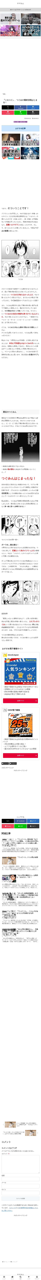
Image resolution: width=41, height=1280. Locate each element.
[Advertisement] (20, 67)
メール (4, 1182)
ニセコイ (14, 763)
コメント (6, 1153)
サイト (4, 1189)
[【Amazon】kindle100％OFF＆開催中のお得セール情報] (31, 30)
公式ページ (20, 700)
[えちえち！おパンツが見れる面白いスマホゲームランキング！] (10, 30)
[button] (33, 113)
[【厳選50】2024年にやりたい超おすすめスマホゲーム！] (10, 18)
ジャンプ (6, 763)
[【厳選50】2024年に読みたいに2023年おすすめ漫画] (31, 18)
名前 (3, 1175)
